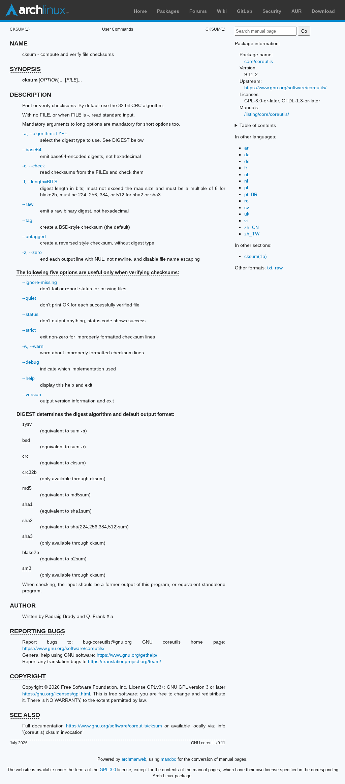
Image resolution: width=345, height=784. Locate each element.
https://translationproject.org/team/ (124, 661)
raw (279, 267)
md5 (27, 488)
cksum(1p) (255, 256)
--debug (30, 362)
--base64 (31, 149)
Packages (168, 11)
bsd (26, 440)
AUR (296, 11)
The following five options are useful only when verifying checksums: (98, 272)
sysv (27, 424)
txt (269, 267)
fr (245, 167)
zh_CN (251, 227)
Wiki (222, 11)
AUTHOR (23, 605)
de (247, 161)
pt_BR (250, 194)
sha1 (27, 504)
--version (31, 394)
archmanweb (134, 759)
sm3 (26, 568)
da (247, 154)
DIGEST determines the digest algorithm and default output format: (96, 414)
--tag (27, 220)
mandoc (168, 759)
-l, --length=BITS (39, 181)
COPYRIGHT (28, 676)
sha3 (27, 536)
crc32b (29, 472)
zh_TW (251, 233)
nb (247, 174)
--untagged (34, 236)
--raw (27, 204)
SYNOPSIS (25, 69)
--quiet (29, 298)
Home (140, 11)
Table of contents (258, 125)
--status (30, 314)
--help (28, 378)
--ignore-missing (39, 282)
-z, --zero (32, 252)
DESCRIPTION (30, 94)
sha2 (27, 520)
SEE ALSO (25, 715)
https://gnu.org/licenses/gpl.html (56, 693)
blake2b (30, 552)
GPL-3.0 (108, 769)
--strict (29, 330)
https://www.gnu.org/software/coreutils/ (63, 648)
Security (271, 11)
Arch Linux (37, 10)
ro (246, 200)
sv (246, 207)
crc (25, 456)
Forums (198, 11)
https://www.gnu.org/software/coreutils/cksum (114, 725)
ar (246, 148)
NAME (19, 43)
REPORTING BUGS (37, 631)
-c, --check (33, 165)
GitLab (244, 11)
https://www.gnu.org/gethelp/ (127, 655)
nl (246, 181)
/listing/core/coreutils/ (266, 114)
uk (246, 214)
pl (246, 187)
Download (323, 11)
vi (246, 220)
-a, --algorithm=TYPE (44, 133)
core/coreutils (258, 61)
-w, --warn (32, 346)
